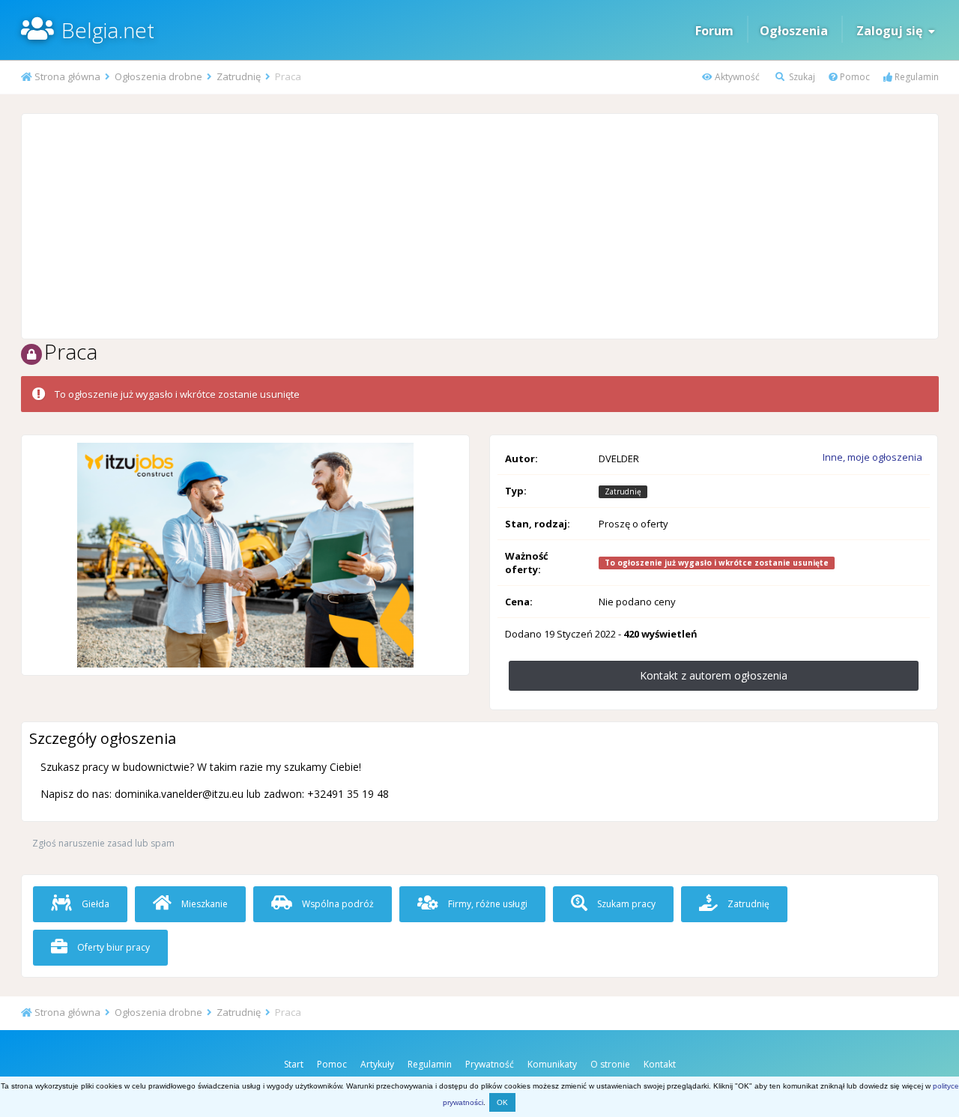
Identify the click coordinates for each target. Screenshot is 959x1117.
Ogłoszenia (794, 30)
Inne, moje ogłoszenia (872, 457)
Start (293, 1064)
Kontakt (660, 1064)
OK (502, 1102)
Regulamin (915, 76)
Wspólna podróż (337, 903)
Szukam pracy (625, 903)
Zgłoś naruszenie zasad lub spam (103, 843)
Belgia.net (107, 30)
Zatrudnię (747, 903)
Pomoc (854, 76)
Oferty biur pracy (112, 947)
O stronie (610, 1064)
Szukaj (801, 76)
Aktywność (736, 76)
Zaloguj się (892, 30)
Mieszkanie (203, 903)
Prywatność (489, 1064)
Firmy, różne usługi (486, 903)
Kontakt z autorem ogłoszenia (713, 675)
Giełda (94, 903)
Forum (714, 30)
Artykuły (377, 1064)
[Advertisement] (479, 226)
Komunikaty (552, 1064)
